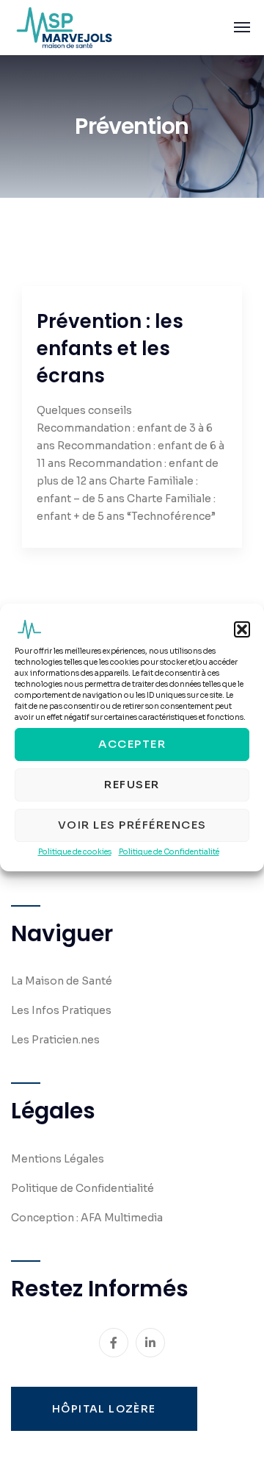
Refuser (132, 785)
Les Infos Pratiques (61, 1010)
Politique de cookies (74, 852)
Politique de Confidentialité (169, 852)
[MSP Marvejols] (64, 27)
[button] (242, 629)
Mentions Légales (57, 1158)
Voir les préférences (132, 825)
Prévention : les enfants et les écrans (110, 348)
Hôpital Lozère (104, 1408)
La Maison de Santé (61, 981)
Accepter (132, 744)
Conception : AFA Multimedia (87, 1217)
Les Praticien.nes (55, 1039)
